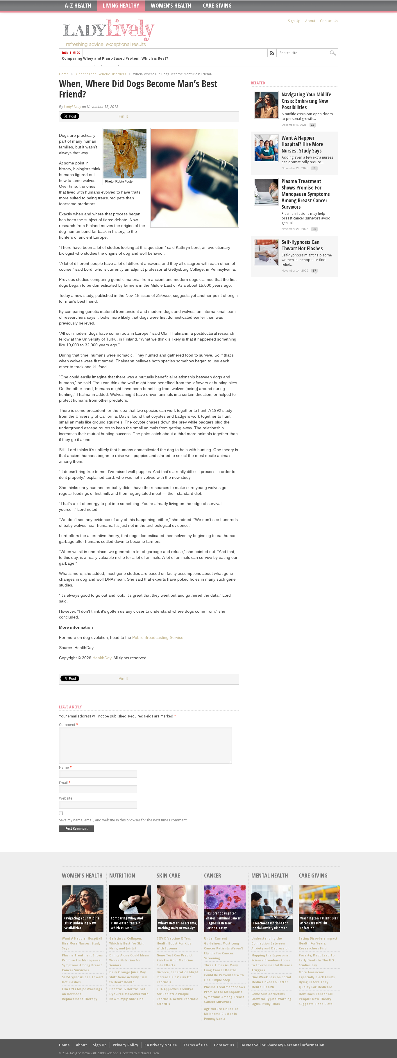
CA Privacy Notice (160, 1045)
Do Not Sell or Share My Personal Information (282, 1045)
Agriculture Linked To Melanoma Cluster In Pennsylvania (221, 1014)
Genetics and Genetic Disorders (101, 74)
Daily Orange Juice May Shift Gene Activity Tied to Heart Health (128, 977)
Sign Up (294, 20)
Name (65, 767)
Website (65, 798)
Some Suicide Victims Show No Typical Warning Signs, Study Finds (271, 999)
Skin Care (168, 875)
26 (314, 229)
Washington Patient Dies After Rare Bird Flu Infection (319, 923)
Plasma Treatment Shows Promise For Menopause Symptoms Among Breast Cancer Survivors (306, 194)
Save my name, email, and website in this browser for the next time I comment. (123, 820)
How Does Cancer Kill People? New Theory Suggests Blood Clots (315, 999)
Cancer (212, 875)
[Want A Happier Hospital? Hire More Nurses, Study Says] (266, 159)
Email (65, 782)
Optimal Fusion (148, 1053)
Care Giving (217, 5)
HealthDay (101, 657)
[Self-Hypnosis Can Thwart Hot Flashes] (266, 264)
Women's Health (82, 875)
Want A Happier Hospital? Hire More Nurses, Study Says (302, 144)
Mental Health (269, 875)
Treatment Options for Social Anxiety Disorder (270, 926)
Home (64, 74)
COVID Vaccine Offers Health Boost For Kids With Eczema (174, 943)
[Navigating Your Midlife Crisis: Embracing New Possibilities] (266, 116)
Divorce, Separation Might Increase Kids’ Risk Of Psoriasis (177, 977)
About (310, 20)
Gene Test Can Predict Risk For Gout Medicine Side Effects (175, 960)
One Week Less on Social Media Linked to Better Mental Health (271, 982)
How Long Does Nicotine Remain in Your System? (107, 61)
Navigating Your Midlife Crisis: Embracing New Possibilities (306, 100)
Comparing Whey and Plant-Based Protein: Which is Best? (127, 923)
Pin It (123, 116)
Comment (68, 724)
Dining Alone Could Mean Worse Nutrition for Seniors (129, 960)
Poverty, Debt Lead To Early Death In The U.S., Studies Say (317, 960)
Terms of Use (195, 1045)
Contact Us (329, 20)
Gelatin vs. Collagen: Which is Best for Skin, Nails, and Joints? (126, 943)
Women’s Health (171, 5)
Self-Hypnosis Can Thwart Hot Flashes (302, 245)
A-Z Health (78, 5)
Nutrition (122, 875)
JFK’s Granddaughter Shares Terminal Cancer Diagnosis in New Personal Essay (222, 921)
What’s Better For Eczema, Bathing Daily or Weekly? (177, 926)
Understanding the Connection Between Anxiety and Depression (270, 943)
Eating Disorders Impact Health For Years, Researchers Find (318, 943)
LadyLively (72, 107)
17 (312, 124)
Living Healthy (121, 5)
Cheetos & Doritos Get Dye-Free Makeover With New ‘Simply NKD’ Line (129, 994)
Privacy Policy (125, 1045)
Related (258, 83)
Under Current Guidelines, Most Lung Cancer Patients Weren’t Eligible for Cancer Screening (223, 948)
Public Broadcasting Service (157, 637)
